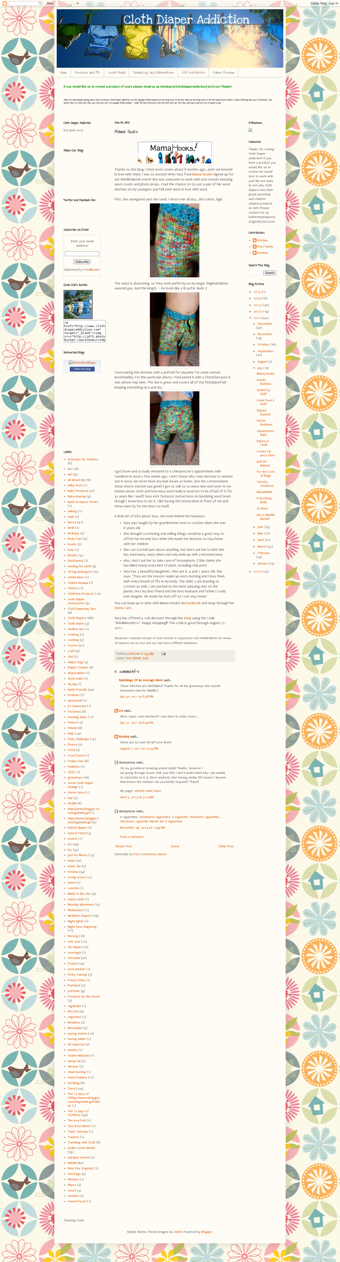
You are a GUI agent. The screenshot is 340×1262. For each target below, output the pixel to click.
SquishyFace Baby (265, 433)
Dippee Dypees (264, 412)
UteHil (178, 1232)
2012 (257, 311)
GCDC (71, 772)
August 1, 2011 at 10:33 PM (139, 748)
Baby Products (78, 491)
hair (70, 798)
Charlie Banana (78, 583)
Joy (70, 850)
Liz (121, 710)
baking (72, 511)
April (261, 540)
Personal (74, 958)
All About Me (77, 480)
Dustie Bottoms (264, 422)
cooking (73, 640)
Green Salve (76, 792)
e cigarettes (173, 821)
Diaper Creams (78, 667)
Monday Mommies (80, 904)
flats (71, 733)
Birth (71, 528)
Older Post (226, 846)
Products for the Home (84, 996)
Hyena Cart (122, 608)
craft (71, 651)
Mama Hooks (266, 373)
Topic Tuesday (78, 1131)
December (265, 323)
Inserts (72, 838)
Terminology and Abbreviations (153, 72)
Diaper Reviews (224, 72)
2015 (258, 292)
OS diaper (75, 947)
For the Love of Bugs (266, 473)
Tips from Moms (79, 1126)
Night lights (75, 921)
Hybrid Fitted (77, 833)
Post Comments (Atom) (150, 854)
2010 (258, 571)
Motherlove (76, 910)
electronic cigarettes (204, 817)
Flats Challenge (78, 739)
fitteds (72, 728)
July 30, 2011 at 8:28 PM (136, 696)
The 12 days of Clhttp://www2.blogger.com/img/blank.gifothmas (84, 1099)
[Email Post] (163, 653)
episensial (75, 700)
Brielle (72, 555)
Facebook (193, 603)
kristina (262, 252)
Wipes (72, 1185)
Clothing (73, 634)
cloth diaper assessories (76, 601)
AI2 (70, 469)
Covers (73, 645)
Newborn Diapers (80, 915)
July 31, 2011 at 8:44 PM (136, 722)
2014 (258, 298)
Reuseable (75, 1028)
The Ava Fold (77, 1120)
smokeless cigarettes (154, 817)
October (264, 344)
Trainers (73, 1137)
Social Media (116, 72)
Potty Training (77, 974)
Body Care (75, 538)
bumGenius (75, 560)
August (263, 361)
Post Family (265, 246)
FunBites (74, 766)
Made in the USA (79, 893)
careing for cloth (79, 566)
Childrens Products (81, 593)
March (262, 546)
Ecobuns (74, 695)
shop (187, 618)
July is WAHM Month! (265, 517)
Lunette (73, 888)
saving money (77, 1033)
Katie (71, 860)
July (260, 368)
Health (72, 803)
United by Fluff (263, 392)
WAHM (137, 658)
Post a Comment (131, 837)
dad (70, 656)
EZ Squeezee (77, 706)
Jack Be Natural (263, 463)
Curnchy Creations (265, 483)
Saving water (77, 1039)
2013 (258, 305)
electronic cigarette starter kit (141, 821)
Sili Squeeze (76, 1044)
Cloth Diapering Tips (82, 608)
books (72, 544)
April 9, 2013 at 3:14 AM (137, 797)
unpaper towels (79, 1157)
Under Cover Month (81, 1148)
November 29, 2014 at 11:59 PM (142, 827)
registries (74, 1017)
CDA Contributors (193, 72)
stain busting (77, 1072)
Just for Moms (77, 855)
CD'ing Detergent (80, 571)
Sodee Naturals (78, 1055)
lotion (72, 882)
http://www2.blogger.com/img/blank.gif (83, 820)
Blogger (206, 1232)
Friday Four (75, 761)
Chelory (73, 588)
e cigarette (180, 817)
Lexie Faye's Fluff (265, 402)
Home (63, 72)
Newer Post (124, 846)
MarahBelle (264, 492)
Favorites (74, 711)
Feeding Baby (77, 717)
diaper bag (75, 662)
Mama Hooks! (202, 174)
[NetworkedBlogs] (82, 362)
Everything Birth (264, 500)
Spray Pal (74, 1061)
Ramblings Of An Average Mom (141, 680)
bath (71, 516)
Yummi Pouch (77, 1201)
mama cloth (76, 899)
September (265, 351)
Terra (128, 658)
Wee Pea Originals (80, 1168)
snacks (72, 1050)
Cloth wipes (76, 623)
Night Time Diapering (82, 926)
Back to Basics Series (83, 502)
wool (145, 658)
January (263, 563)
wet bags (74, 1174)
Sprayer (73, 1066)
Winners (73, 1179)
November (265, 334)
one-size (74, 941)
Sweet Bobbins (264, 382)
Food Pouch (76, 755)
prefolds (74, 991)
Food (71, 750)
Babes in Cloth (263, 443)
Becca (72, 522)
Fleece (72, 744)
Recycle (73, 1011)
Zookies (262, 508)
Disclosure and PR (87, 72)
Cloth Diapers (77, 618)
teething (74, 1083)
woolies (73, 1196)
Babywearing (77, 496)
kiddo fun (74, 866)
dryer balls (75, 678)
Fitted (72, 722)
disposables (76, 673)
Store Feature (77, 1077)
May (261, 533)
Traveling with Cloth (81, 1142)
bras (71, 549)
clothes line (76, 629)
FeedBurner (91, 269)
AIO (70, 474)
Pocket (72, 963)
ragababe (74, 1006)
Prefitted (74, 985)
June (261, 527)
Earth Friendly (77, 689)
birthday (73, 533)
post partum (76, 969)
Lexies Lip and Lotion (266, 453)
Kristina (124, 736)
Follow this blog (82, 369)
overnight (74, 952)
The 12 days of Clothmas (78, 1113)
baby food (75, 485)
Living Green (76, 877)
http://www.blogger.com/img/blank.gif (83, 811)
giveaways (75, 777)
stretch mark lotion (147, 791)
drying (72, 684)
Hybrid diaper (77, 827)
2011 (257, 318)
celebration (76, 577)
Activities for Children (83, 459)
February (264, 553)
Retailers (74, 1022)
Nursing (73, 936)
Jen (70, 844)
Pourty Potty (76, 980)
